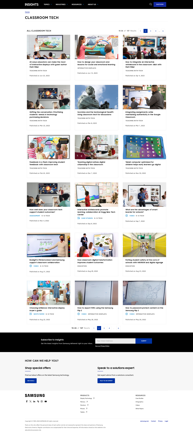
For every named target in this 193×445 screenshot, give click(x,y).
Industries (60, 4)
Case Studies (87, 218)
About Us (92, 4)
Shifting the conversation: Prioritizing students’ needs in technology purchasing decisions (46, 114)
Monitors (83, 405)
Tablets (82, 412)
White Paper (39, 314)
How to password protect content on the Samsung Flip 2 (144, 309)
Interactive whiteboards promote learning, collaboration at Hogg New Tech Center (96, 212)
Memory (82, 402)
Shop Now (160, 4)
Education (82, 266)
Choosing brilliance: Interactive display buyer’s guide (47, 309)
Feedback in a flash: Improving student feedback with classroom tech (47, 163)
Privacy (160, 421)
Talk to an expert (106, 381)
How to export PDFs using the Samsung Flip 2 (95, 309)
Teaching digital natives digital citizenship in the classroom (91, 163)
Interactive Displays (87, 68)
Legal (166, 421)
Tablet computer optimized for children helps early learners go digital (143, 163)
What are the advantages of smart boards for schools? (142, 211)
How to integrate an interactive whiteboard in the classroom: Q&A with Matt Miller (144, 64)
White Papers (140, 408)
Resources (77, 4)
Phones (82, 408)
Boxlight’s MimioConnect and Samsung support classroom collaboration (47, 261)
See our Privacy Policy (102, 346)
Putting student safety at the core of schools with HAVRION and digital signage (144, 261)
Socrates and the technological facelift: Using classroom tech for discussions (96, 113)
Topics (46, 4)
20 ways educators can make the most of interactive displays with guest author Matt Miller (48, 64)
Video (132, 216)
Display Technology (86, 398)
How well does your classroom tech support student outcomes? (46, 211)
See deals (30, 381)
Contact (153, 421)
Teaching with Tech (38, 71)
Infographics (139, 402)
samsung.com (144, 421)
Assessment (35, 216)
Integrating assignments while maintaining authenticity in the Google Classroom (143, 114)
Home (27, 12)
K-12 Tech (46, 216)
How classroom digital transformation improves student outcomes (95, 261)
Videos (138, 405)
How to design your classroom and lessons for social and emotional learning (96, 63)
